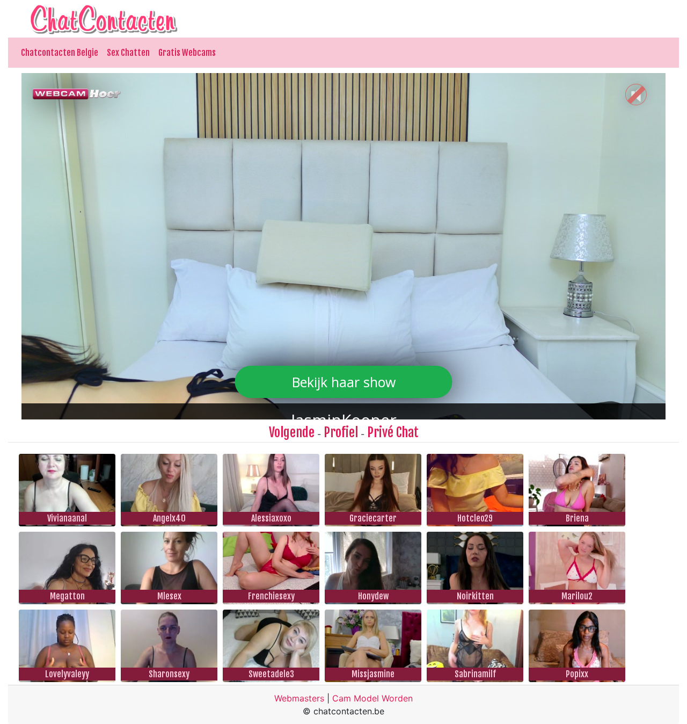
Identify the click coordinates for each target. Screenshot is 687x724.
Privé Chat (393, 432)
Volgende (292, 432)
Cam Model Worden (372, 698)
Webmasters (299, 698)
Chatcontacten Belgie (59, 52)
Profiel (341, 432)
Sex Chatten (128, 52)
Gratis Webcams (187, 52)
